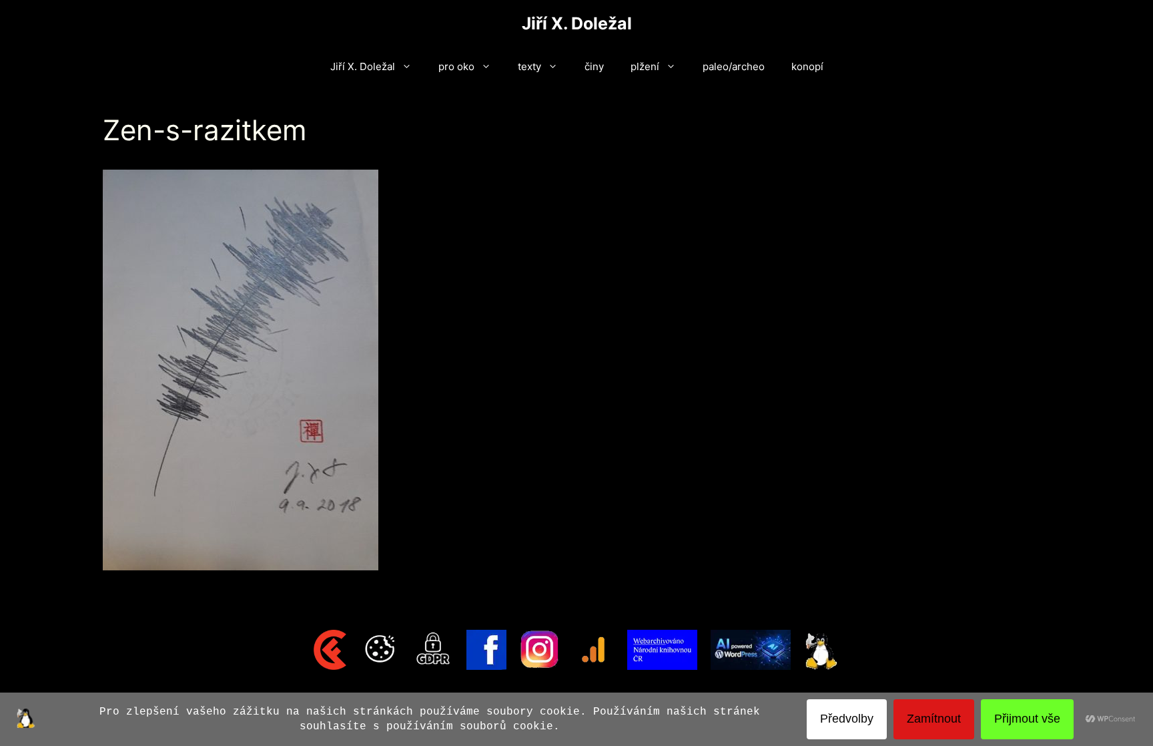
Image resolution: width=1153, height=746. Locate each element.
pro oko (456, 66)
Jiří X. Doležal (577, 23)
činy (594, 66)
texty (529, 66)
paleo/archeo (734, 66)
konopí (807, 66)
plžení (645, 66)
